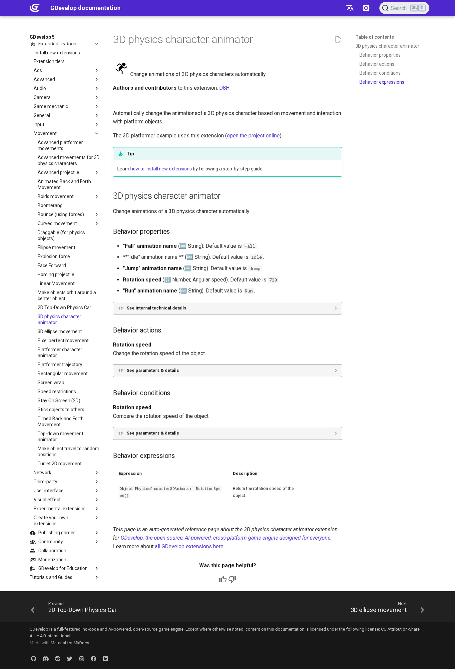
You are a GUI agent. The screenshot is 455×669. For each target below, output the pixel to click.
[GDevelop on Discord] (45, 658)
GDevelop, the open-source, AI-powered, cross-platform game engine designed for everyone (225, 538)
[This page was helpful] (223, 579)
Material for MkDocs (70, 642)
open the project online (253, 135)
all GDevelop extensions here (189, 546)
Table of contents (374, 37)
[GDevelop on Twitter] (69, 658)
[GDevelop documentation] (34, 8)
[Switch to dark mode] (366, 8)
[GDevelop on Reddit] (57, 658)
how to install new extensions (161, 168)
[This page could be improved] (232, 579)
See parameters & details (153, 370)
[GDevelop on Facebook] (93, 658)
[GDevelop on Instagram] (81, 658)
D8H (224, 88)
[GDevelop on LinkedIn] (105, 658)
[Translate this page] (350, 8)
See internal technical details (156, 307)
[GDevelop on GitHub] (33, 658)
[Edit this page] (338, 39)
